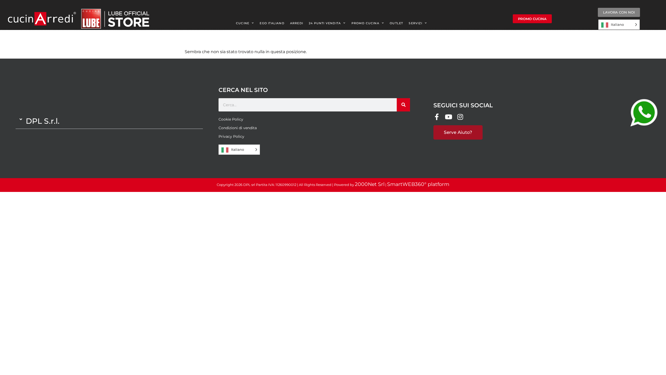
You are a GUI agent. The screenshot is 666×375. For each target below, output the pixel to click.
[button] (109, 121)
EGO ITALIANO (272, 23)
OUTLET (396, 23)
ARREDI (296, 23)
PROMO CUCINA (365, 23)
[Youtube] (448, 117)
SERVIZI (415, 23)
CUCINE (242, 23)
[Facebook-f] (436, 117)
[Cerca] (403, 104)
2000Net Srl (370, 184)
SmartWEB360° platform (418, 184)
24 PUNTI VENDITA (325, 23)
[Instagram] (460, 117)
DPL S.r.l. (43, 121)
